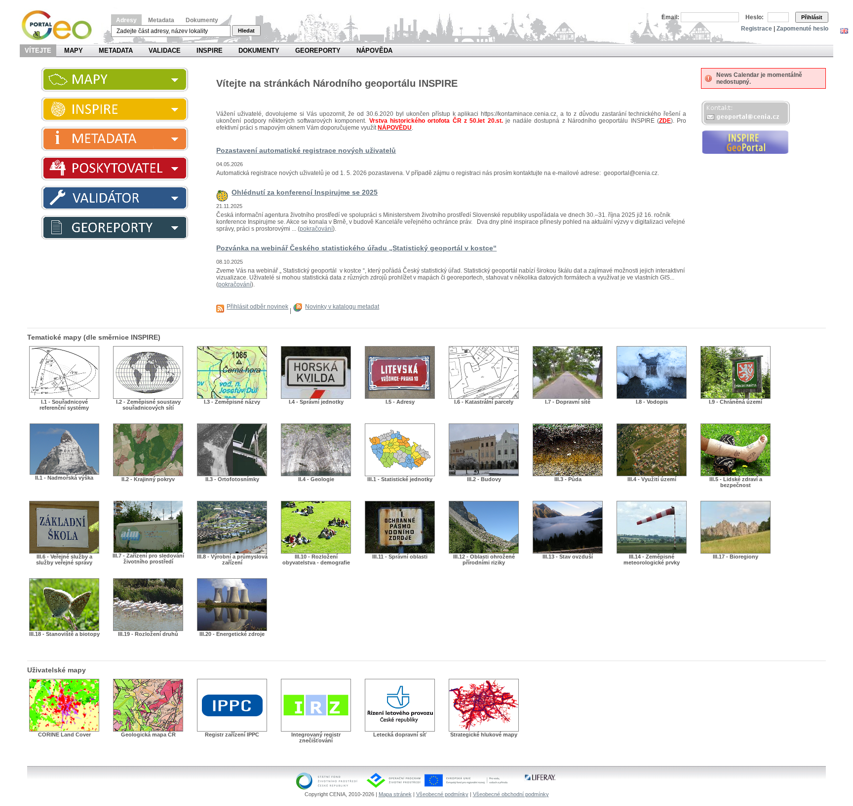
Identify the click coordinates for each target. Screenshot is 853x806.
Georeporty (318, 50)
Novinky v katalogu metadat (342, 306)
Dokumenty (202, 20)
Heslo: (754, 17)
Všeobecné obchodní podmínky (511, 794)
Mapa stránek (395, 794)
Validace (165, 50)
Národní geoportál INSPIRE (60, 25)
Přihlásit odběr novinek (257, 306)
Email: (670, 17)
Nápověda (374, 50)
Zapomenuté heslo (802, 28)
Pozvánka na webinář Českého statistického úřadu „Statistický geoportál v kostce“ (356, 248)
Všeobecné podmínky (442, 794)
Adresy (126, 20)
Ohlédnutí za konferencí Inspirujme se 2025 (305, 192)
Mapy (73, 50)
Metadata (161, 20)
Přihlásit (811, 17)
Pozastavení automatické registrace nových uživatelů (306, 150)
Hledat (246, 31)
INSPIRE (209, 50)
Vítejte (38, 50)
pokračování (316, 228)
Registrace (756, 28)
